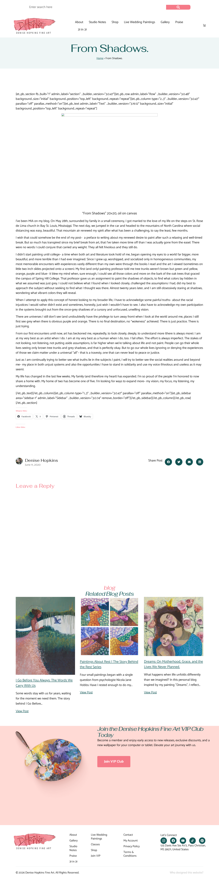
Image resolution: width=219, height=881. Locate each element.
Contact (128, 835)
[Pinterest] (202, 840)
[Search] (178, 7)
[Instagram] (163, 840)
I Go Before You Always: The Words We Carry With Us (44, 683)
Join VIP (95, 856)
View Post (22, 711)
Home (100, 58)
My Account (130, 841)
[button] (168, 461)
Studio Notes (97, 22)
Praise (179, 22)
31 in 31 (82, 29)
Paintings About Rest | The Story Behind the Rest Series (109, 664)
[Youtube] (183, 840)
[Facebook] (173, 840)
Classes (95, 845)
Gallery (165, 22)
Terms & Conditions (130, 854)
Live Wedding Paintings (139, 22)
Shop (115, 22)
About (79, 22)
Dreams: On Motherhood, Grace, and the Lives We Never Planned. (173, 664)
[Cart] (204, 25)
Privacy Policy (131, 846)
